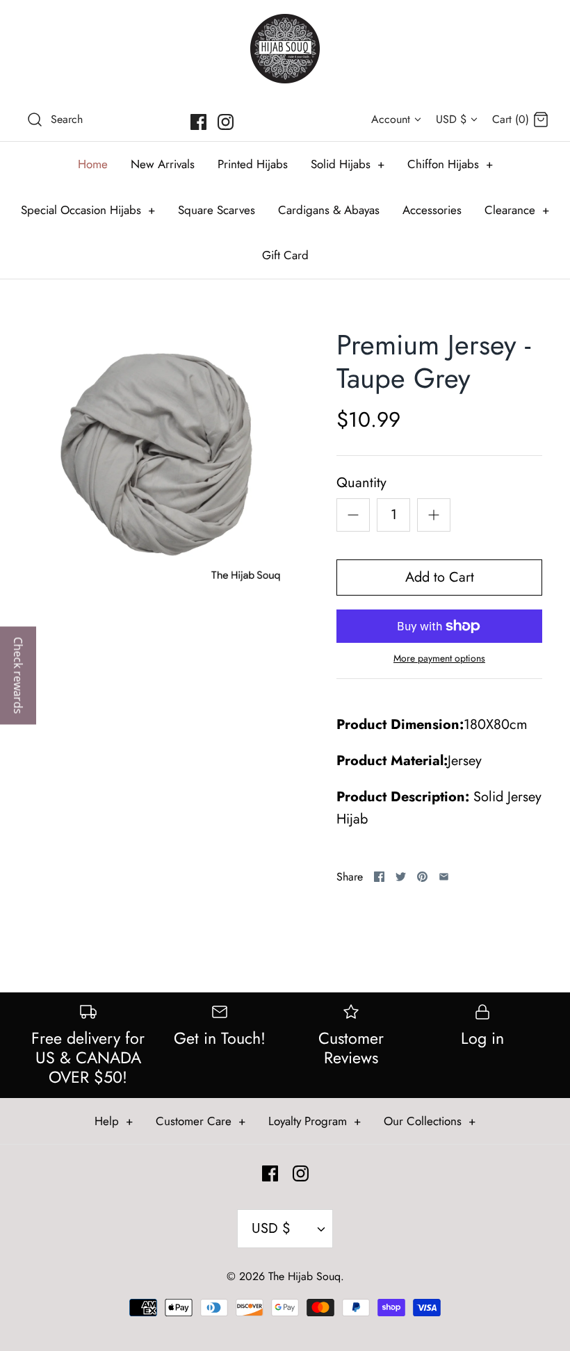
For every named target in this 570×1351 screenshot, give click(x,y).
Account (390, 119)
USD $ (451, 119)
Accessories (432, 210)
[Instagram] (226, 122)
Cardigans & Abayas (329, 210)
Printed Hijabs (253, 164)
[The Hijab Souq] (285, 48)
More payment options (439, 658)
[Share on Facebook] (379, 876)
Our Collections (429, 1121)
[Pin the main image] (422, 876)
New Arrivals (163, 164)
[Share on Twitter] (401, 876)
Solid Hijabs (347, 164)
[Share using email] (444, 876)
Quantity (361, 483)
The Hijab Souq (304, 1276)
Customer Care (200, 1121)
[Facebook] (198, 122)
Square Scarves (216, 210)
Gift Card (285, 255)
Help (114, 1121)
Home (93, 164)
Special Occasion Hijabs (88, 210)
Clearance (516, 210)
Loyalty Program (314, 1121)
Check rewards (18, 675)
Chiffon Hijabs (450, 164)
